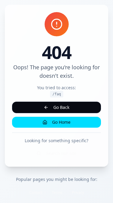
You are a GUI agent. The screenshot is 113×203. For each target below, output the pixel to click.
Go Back (61, 107)
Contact (35, 192)
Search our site (61, 153)
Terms (57, 192)
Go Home (61, 122)
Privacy (78, 192)
